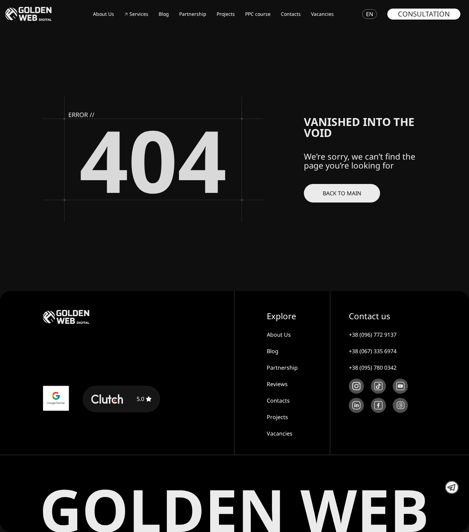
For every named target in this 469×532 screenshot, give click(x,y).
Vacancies (322, 14)
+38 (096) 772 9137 (373, 334)
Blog (164, 14)
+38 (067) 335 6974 (373, 351)
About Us (103, 14)
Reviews (277, 384)
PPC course (258, 14)
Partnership (192, 14)
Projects (226, 14)
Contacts (291, 14)
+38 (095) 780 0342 (373, 367)
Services (138, 14)
